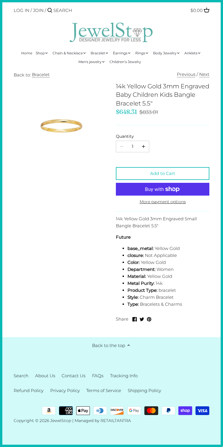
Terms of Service (103, 390)
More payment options (163, 202)
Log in (21, 10)
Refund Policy (29, 390)
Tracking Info (124, 375)
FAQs (97, 375)
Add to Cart (162, 173)
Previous (186, 74)
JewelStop (60, 420)
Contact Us (73, 375)
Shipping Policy (144, 390)
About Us (45, 375)
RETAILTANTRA (115, 420)
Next (204, 74)
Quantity (125, 136)
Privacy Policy (65, 390)
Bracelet (41, 74)
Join (38, 10)
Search (21, 375)
